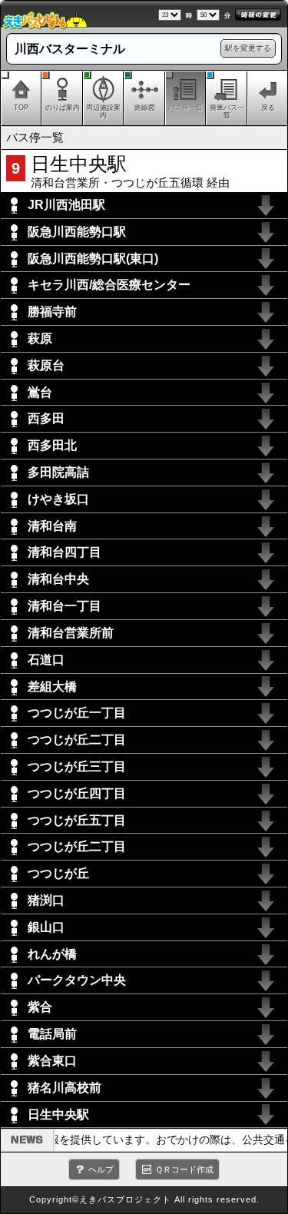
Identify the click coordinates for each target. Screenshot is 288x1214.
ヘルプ (101, 1169)
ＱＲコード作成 (184, 1169)
